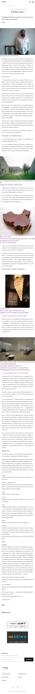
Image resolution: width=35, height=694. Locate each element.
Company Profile (6, 673)
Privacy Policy (5, 677)
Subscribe (29, 659)
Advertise (4, 680)
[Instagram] (17, 687)
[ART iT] (17, 668)
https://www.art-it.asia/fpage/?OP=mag (11, 596)
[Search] (30, 2)
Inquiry (20, 677)
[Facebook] (21, 687)
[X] (13, 687)
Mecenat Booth (22, 673)
